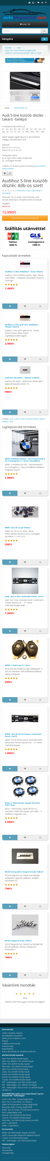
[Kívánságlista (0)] (38, 2)
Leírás (6, 108)
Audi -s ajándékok (9, 1123)
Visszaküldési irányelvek (12, 1035)
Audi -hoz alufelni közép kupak (15, 1058)
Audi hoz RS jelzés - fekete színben (22, 377)
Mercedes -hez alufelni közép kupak (17, 1066)
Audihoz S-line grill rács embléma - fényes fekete (22, 325)
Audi (19, 47)
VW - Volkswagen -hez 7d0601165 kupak (19, 1085)
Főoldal (8, 47)
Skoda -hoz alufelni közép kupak (16, 1074)
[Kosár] (42, 2)
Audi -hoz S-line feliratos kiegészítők (20, 50)
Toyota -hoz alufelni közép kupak (16, 1079)
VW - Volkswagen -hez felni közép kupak (19, 1082)
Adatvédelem (7, 1049)
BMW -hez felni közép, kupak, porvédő (18, 1132)
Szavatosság (7, 1046)
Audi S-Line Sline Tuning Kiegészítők (17, 1099)
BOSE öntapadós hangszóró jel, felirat (24, 871)
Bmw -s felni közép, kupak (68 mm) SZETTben (22, 804)
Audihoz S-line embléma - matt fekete (24, 271)
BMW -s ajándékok (10, 1125)
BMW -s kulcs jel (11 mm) (17, 665)
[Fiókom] (34, 2)
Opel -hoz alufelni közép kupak (15, 1069)
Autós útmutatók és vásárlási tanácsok (19, 1051)
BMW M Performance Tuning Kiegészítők (20, 1104)
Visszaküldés (7, 1150)
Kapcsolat (6, 1147)
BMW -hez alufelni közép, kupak (16, 1064)
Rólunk (5, 1041)
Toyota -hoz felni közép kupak (15, 1138)
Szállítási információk (11, 1043)
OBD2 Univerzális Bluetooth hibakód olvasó (21, 1135)
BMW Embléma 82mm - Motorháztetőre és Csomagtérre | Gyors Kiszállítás (25, 459)
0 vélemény (20, 190)
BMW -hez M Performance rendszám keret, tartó (23, 735)
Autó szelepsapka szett (12, 1112)
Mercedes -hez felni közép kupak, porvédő (20, 1120)
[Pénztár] (46, 2)
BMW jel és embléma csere (14, 1038)
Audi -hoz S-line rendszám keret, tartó (24, 596)
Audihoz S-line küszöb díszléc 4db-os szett (23, 53)
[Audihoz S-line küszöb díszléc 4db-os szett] (25, 87)
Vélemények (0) (20, 108)
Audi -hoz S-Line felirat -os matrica (17, 1102)
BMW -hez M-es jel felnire (17, 527)
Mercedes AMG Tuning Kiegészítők (17, 1107)
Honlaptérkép (8, 1153)
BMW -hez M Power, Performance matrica (20, 1109)
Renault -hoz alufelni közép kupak (16, 1115)
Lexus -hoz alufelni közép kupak (15, 1071)
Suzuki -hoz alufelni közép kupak (16, 1077)
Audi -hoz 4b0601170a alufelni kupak (18, 1061)
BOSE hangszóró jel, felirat (18, 940)
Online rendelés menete (12, 1033)
